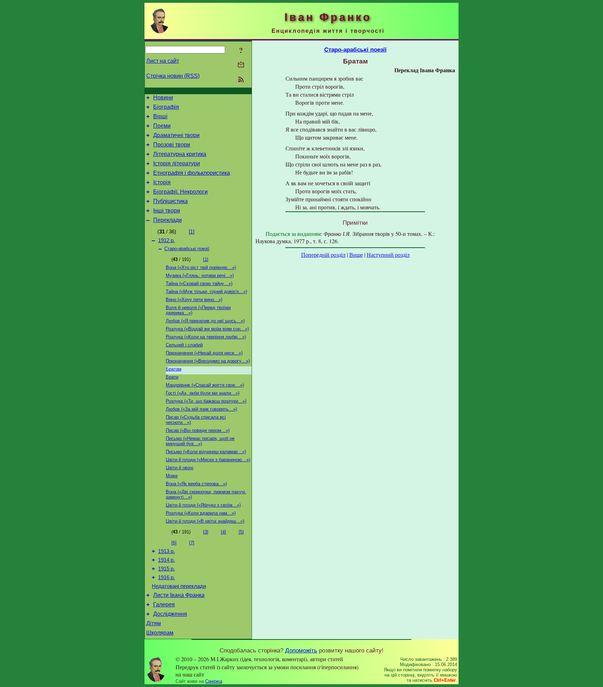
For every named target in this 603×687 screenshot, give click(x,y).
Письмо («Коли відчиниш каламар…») (206, 451)
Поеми (162, 126)
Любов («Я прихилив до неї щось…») (205, 320)
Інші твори (166, 211)
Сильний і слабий (184, 345)
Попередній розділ (323, 254)
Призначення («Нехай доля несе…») (204, 353)
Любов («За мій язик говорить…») (201, 409)
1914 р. (166, 560)
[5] (241, 532)
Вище (356, 254)
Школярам (159, 633)
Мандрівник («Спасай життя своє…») (205, 385)
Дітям (153, 623)
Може (172, 475)
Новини (163, 97)
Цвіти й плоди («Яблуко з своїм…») (203, 505)
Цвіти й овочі (179, 467)
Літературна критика (179, 154)
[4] (223, 532)
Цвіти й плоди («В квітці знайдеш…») (205, 521)
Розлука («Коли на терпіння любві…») (206, 336)
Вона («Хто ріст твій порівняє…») (201, 267)
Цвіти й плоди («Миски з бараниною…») (208, 459)
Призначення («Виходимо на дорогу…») (208, 361)
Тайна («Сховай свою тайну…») (199, 283)
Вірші (160, 116)
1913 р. (166, 551)
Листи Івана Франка (178, 595)
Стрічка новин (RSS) (173, 76)
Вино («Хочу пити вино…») (194, 299)
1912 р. (166, 240)
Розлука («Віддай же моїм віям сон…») (207, 328)
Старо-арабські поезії (186, 248)
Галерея (164, 604)
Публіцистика (170, 201)
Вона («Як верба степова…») (196, 483)
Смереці (213, 681)
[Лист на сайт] (241, 65)
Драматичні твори (176, 135)
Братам (173, 369)
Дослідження (170, 614)
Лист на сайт (162, 61)
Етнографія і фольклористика (191, 173)
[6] (174, 542)
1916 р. (166, 577)
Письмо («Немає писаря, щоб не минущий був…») (200, 441)
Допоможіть (301, 650)
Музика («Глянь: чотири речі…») (200, 275)
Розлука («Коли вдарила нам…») (201, 513)
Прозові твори (171, 145)
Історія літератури (176, 163)
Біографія (166, 107)
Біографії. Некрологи (180, 192)
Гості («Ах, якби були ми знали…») (202, 393)
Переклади (167, 220)
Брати (172, 377)
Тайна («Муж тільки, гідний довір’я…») (206, 291)
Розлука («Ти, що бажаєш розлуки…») (206, 401)
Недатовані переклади (179, 586)
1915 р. (166, 569)
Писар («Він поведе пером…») (198, 430)
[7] (191, 542)
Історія (162, 182)
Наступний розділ (388, 254)
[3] (205, 532)
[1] (191, 231)
